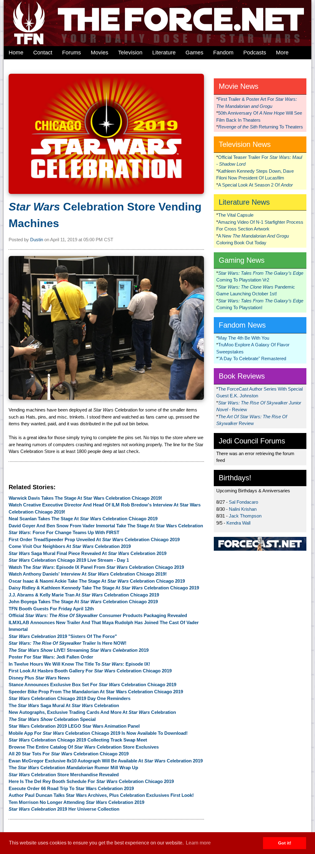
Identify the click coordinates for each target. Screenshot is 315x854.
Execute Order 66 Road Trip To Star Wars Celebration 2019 (71, 788)
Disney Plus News (39, 677)
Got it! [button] (284, 842)
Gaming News (242, 260)
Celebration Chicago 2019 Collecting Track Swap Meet (78, 739)
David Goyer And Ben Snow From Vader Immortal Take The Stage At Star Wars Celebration (106, 525)
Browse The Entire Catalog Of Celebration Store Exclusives (84, 747)
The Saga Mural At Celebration (64, 705)
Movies (99, 52)
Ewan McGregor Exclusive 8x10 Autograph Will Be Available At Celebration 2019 (106, 760)
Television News (245, 144)
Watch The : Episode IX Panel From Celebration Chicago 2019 (96, 567)
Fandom (223, 52)
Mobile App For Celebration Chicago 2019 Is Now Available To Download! (98, 733)
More (282, 52)
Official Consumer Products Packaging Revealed (98, 615)
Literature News (244, 202)
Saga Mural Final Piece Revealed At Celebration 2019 (87, 553)
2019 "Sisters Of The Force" (63, 636)
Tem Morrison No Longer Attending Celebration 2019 (76, 802)
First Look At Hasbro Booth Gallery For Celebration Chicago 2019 (90, 670)
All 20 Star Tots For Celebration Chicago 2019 (69, 753)
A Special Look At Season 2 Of (255, 184)
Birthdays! (235, 478)
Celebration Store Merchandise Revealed (64, 774)
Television (130, 52)
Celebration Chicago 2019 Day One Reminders (69, 698)
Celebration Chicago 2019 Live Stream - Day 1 (69, 560)
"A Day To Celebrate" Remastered (252, 358)
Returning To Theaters (260, 126)
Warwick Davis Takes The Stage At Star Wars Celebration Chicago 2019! (85, 498)
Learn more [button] (198, 842)
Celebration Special (52, 719)
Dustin (36, 239)
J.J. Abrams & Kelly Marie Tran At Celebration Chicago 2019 (84, 594)
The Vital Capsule (235, 215)
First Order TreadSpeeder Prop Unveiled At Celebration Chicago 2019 (94, 539)
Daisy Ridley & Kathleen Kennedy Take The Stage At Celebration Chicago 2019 (104, 587)
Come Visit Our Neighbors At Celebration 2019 (70, 546)
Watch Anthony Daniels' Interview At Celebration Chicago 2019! (88, 574)
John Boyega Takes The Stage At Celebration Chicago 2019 (83, 601)
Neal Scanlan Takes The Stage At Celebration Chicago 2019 (83, 518)
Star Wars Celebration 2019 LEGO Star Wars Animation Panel (74, 726)
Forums (71, 52)
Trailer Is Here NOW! (67, 643)
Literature (164, 52)
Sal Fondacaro (243, 502)
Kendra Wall (238, 522)
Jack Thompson (245, 515)
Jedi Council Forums (252, 441)
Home (16, 52)
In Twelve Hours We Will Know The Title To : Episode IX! (79, 664)
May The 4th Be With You (243, 337)
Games (194, 52)
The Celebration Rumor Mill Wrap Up (73, 767)
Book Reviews (242, 376)
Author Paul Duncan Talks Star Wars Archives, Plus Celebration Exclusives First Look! (101, 795)
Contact (42, 52)
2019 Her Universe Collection (64, 809)
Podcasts (254, 52)
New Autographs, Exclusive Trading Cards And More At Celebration (92, 712)
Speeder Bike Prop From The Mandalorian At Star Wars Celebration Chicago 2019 (96, 691)
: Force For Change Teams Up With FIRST (64, 532)
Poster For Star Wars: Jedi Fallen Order (51, 656)
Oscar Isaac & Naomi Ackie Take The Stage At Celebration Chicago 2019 (97, 581)
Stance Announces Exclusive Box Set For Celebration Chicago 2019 (92, 684)
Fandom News (242, 325)
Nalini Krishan (243, 509)
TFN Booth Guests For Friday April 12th (51, 608)
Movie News (238, 86)
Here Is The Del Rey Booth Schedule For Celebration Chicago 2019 (91, 781)
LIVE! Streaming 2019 (79, 650)
